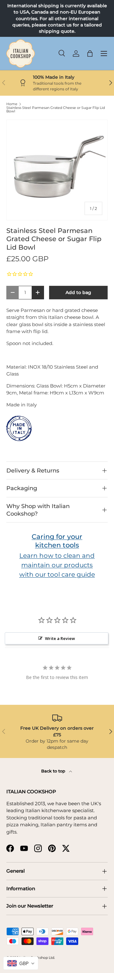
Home (11, 104)
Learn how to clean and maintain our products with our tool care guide (57, 565)
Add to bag (78, 292)
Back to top (53, 770)
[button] (90, 53)
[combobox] (20, 963)
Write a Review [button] (60, 638)
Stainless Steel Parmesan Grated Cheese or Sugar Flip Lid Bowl (55, 109)
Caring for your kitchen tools (57, 541)
